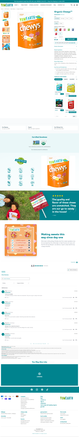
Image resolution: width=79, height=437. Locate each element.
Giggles (22, 413)
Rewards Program (46, 5)
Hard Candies (43, 416)
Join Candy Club (72, 42)
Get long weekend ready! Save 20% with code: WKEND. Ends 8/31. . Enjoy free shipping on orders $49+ (39, 1)
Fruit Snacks (63, 412)
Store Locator (33, 5)
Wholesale (23, 405)
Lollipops (3, 412)
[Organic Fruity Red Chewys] (64, 29)
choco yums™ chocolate (6, 417)
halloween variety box (59, 108)
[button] (6, 14)
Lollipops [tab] (72, 79)
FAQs (41, 398)
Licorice (22, 419)
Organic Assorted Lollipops (70, 110)
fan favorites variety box (65, 423)
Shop (16, 5)
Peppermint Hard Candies (45, 419)
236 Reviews (62, 14)
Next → (74, 116)
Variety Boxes (63, 422)
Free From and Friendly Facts (60, 67)
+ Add (62, 93)
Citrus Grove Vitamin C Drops (46, 422)
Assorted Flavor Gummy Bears (46, 413)
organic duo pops (58, 92)
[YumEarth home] (69, 398)
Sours (61, 417)
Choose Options (72, 95)
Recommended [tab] (58, 79)
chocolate (3, 416)
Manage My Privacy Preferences (28, 408)
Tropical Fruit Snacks (64, 415)
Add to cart (71, 39)
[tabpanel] (39, 317)
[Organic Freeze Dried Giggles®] (60, 29)
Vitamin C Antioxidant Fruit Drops (47, 420)
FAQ (55, 5)
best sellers (13, 9)
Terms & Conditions (25, 398)
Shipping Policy (24, 402)
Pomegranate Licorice (25, 420)
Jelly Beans (68, 94)
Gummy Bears (43, 412)
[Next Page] (48, 343)
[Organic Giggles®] (56, 33)
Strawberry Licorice (25, 422)
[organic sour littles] (69, 29)
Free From (24, 5)
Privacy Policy (24, 401)
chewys (22, 416)
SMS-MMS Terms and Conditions (27, 399)
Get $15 (42, 407)
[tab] (3, 272)
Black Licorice (23, 423)
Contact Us (61, 5)
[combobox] (8, 283)
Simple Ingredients (58, 50)
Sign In (42, 401)
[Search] (72, 5)
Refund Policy (23, 404)
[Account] (74, 5)
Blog (41, 396)
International (23, 407)
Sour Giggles (23, 415)
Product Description (58, 46)
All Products (7, 9)
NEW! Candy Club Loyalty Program (48, 405)
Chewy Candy (24, 412)
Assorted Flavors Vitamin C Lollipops (8, 413)
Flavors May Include (58, 61)
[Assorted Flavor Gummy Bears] (73, 29)
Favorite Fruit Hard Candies (45, 417)
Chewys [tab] (65, 79)
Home (2, 9)
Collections (43, 403)
